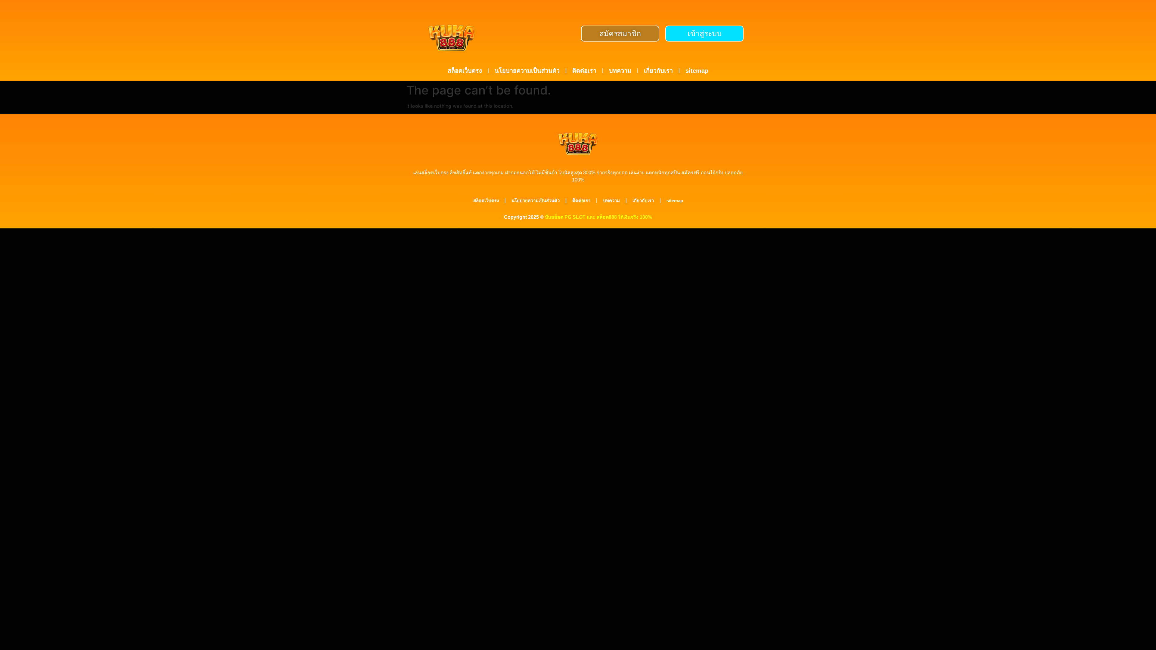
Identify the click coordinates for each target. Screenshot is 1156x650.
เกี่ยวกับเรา (658, 70)
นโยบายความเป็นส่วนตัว (527, 70)
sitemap (696, 70)
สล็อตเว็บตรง (465, 70)
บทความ (620, 70)
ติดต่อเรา (584, 70)
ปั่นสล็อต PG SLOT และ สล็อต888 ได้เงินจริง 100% (598, 217)
